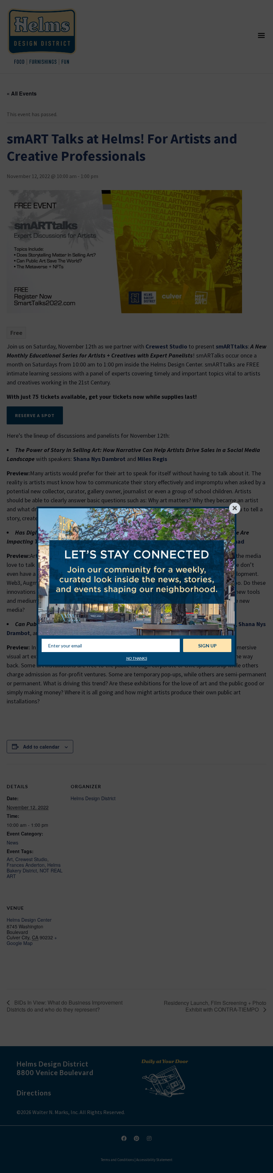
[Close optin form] (234, 508)
